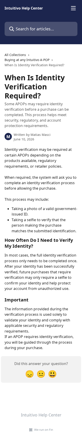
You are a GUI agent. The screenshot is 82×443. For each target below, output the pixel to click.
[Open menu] (73, 8)
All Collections (15, 55)
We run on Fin (43, 430)
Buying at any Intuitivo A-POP (27, 60)
